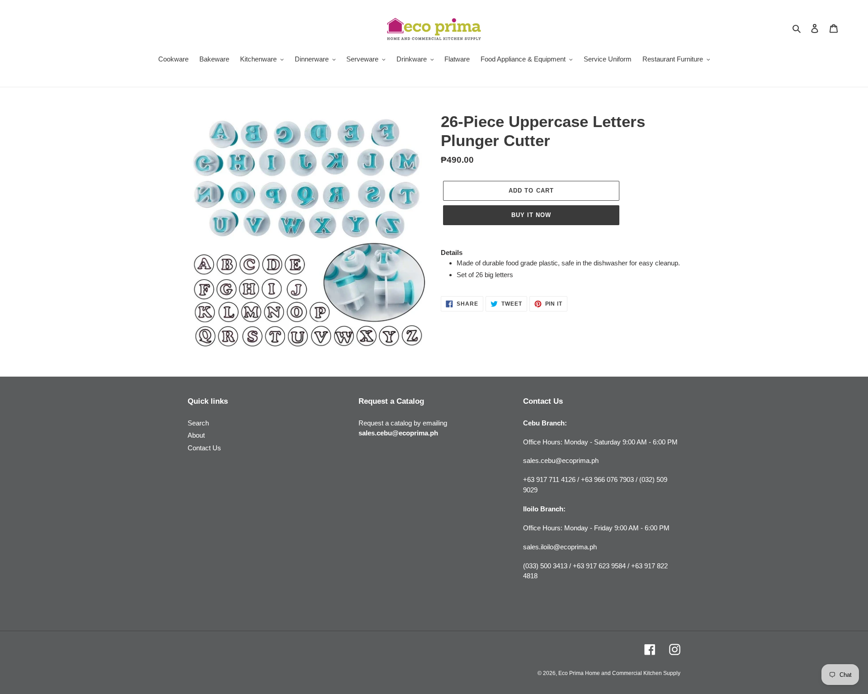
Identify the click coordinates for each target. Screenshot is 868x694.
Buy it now (531, 215)
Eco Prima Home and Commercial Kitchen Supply (619, 673)
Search (198, 423)
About (196, 435)
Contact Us (204, 448)
